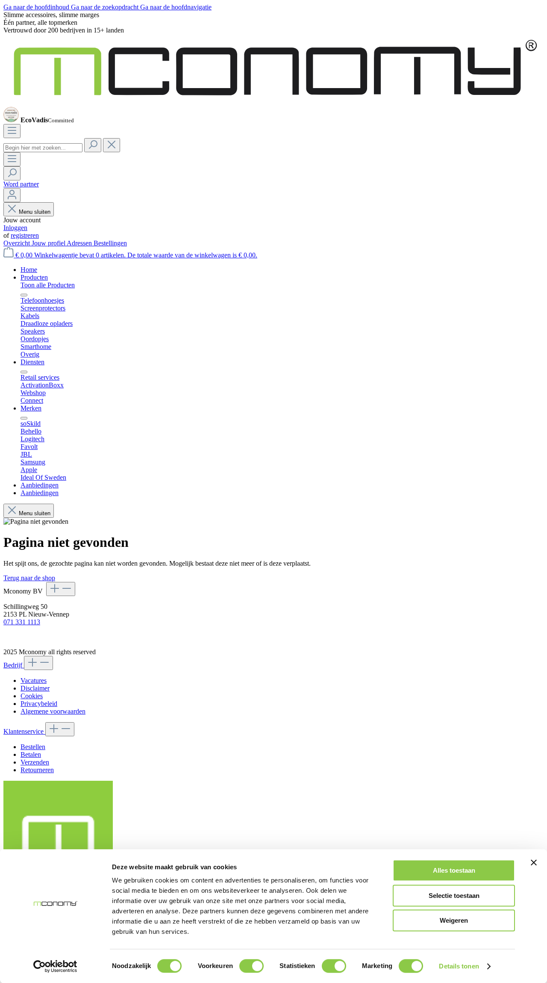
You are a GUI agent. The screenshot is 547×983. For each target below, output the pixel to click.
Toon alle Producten (48, 285)
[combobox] (42, 147)
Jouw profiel (49, 243)
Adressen (80, 243)
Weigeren (454, 920)
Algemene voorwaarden (53, 711)
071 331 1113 (21, 622)
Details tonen (459, 966)
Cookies (32, 696)
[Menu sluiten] (24, 295)
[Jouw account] (12, 195)
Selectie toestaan (454, 895)
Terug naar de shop (29, 578)
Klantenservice (24, 731)
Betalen (31, 754)
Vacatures (34, 680)
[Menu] (12, 131)
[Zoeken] (92, 145)
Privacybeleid (39, 703)
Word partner (21, 184)
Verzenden (35, 762)
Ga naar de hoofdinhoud (37, 7)
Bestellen (33, 746)
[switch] (251, 966)
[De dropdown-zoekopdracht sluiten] (111, 145)
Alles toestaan (454, 870)
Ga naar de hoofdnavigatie (176, 7)
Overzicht (17, 243)
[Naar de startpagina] (273, 102)
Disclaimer (35, 688)
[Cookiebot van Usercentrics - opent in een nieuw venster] (55, 966)
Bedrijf (13, 665)
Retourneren (37, 769)
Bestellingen (110, 243)
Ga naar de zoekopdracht (105, 7)
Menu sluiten (34, 212)
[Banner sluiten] (534, 862)
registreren (25, 235)
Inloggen (15, 227)
